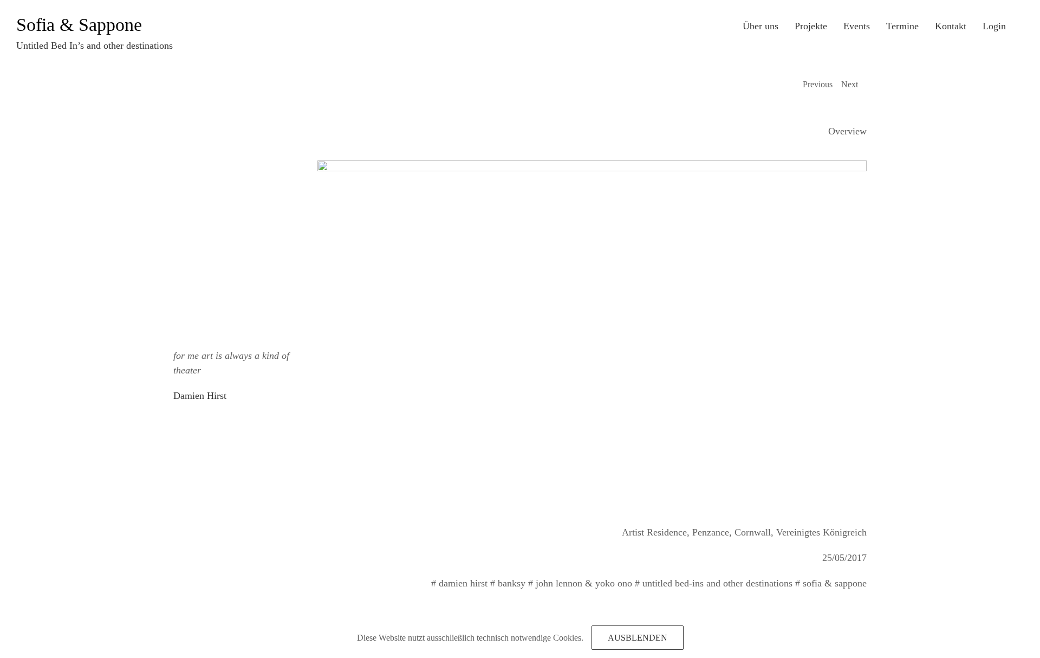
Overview (847, 131)
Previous (818, 84)
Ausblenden (637, 637)
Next (849, 84)
